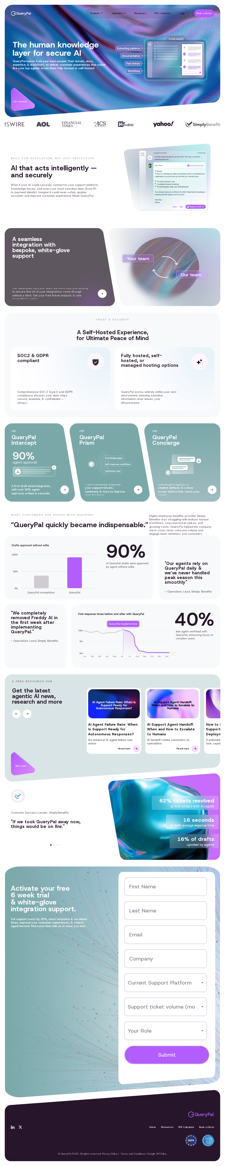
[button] (96, 13)
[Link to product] (64, 490)
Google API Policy (157, 1153)
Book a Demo (206, 1127)
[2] (20, 1127)
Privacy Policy (109, 1153)
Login (182, 13)
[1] (13, 1127)
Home (152, 1127)
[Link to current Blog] (114, 721)
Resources (140, 13)
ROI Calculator (163, 13)
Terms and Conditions (133, 1153)
